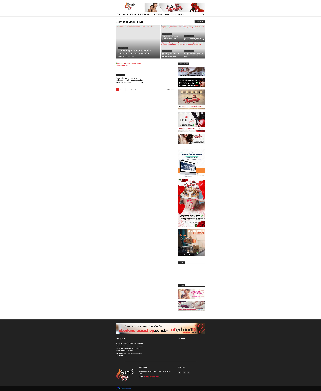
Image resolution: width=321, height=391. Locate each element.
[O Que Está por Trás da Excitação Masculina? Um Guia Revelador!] (138, 44)
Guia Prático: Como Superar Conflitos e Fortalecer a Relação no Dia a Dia (129, 354)
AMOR (125, 14)
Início (117, 19)
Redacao (120, 56)
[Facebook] (179, 372)
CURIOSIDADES (157, 14)
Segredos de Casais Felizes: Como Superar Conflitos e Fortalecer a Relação (129, 344)
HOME (119, 14)
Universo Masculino (122, 48)
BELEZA (132, 14)
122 (131, 89)
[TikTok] (188, 372)
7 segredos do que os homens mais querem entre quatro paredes (129, 79)
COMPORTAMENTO (143, 14)
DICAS (166, 14)
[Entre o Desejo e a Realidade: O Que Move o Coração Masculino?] (194, 33)
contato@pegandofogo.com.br (152, 376)
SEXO (172, 14)
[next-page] (135, 89)
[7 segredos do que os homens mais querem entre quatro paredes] (129, 69)
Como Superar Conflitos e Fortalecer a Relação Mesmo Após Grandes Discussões (128, 349)
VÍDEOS (180, 14)
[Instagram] (184, 372)
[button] (203, 14)
